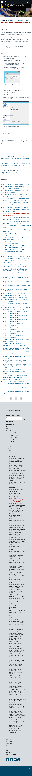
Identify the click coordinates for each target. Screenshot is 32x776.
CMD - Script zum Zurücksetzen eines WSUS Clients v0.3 (17, 725)
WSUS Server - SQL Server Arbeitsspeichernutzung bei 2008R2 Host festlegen (16, 495)
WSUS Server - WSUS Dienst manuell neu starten (15, 207)
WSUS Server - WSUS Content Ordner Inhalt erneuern (16, 256)
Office (9, 446)
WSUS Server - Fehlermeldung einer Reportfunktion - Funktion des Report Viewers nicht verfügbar (16, 478)
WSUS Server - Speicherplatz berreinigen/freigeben (16, 258)
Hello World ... (11, 422)
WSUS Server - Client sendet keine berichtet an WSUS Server (17, 595)
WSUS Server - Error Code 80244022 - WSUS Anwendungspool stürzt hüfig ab (17, 687)
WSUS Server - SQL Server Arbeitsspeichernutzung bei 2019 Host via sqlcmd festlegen (17, 505)
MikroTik (8, 739)
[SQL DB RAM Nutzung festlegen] (16, 124)
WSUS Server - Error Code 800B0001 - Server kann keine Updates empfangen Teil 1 (16, 650)
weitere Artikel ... (12, 735)
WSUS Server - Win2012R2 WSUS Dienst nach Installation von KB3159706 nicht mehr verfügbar (17, 609)
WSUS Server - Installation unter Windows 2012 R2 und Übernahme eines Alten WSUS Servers (17, 461)
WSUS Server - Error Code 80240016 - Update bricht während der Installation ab (16, 665)
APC (7, 428)
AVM (7, 426)
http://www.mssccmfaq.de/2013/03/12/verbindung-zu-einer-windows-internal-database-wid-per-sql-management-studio (15, 165)
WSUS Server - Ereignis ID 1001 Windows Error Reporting (17, 618)
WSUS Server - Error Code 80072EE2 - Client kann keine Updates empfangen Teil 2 (16, 634)
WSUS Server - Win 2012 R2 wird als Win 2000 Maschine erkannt (17, 563)
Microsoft (20, 20)
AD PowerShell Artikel (13, 437)
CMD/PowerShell (12, 732)
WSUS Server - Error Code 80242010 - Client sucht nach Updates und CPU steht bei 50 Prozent (16, 671)
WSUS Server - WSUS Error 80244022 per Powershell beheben (15, 591)
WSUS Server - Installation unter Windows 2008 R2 (16, 184)
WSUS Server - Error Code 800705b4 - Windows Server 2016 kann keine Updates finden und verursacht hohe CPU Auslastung (15, 377)
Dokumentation (12, 20)
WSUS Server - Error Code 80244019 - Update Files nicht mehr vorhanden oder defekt (16, 677)
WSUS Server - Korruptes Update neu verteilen (14, 293)
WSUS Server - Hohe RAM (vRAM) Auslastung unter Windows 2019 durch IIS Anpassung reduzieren (17, 472)
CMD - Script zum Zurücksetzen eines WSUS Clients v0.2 (17, 722)
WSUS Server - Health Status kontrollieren (13, 205)
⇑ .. (2, 182)
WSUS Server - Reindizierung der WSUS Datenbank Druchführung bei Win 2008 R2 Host (17, 536)
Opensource (9, 743)
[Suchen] (26, 2)
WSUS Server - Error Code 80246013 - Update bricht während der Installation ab (16, 682)
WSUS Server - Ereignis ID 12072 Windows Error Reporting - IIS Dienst (17, 614)
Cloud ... (8, 750)
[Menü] (29, 2)
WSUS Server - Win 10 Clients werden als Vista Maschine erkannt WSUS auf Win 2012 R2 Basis (17, 568)
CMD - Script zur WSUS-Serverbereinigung (13, 381)
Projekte (9, 752)
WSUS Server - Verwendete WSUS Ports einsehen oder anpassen (15, 517)
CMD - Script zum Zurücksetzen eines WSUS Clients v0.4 (17, 729)
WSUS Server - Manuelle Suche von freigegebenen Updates (17, 526)
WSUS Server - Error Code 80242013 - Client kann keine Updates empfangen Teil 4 (16, 640)
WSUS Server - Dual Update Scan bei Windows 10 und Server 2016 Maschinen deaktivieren (17, 531)
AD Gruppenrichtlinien (13, 439)
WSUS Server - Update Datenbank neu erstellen (15, 254)
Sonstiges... (9, 748)
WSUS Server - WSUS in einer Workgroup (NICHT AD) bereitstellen (16, 522)
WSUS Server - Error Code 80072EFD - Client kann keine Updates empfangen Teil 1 (16, 629)
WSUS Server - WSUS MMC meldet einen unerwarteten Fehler (16, 581)
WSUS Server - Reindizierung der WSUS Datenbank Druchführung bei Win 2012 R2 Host (17, 541)
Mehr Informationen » (10, 7)
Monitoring (9, 741)
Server (9, 448)
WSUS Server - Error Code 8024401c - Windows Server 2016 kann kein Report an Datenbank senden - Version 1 (17, 365)
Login (29, 768)
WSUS (26, 20)
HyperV (9, 450)
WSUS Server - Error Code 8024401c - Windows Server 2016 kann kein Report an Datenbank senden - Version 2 (17, 371)
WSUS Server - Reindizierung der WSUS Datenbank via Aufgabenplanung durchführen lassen (17, 547)
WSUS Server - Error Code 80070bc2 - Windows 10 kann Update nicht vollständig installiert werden (16, 693)
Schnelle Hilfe (11, 755)
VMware (8, 737)
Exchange (10, 444)
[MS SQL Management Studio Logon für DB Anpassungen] (12, 82)
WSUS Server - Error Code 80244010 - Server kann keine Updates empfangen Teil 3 (16, 660)
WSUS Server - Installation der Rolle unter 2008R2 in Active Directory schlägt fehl (16, 467)
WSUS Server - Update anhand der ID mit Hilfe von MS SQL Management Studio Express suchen (16, 624)
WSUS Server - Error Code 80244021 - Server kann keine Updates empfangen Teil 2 (16, 655)
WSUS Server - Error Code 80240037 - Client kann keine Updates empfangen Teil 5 (16, 645)
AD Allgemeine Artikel (13, 435)
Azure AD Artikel (12, 433)
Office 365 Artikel (12, 442)
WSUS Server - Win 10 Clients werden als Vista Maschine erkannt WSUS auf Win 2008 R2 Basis (17, 575)
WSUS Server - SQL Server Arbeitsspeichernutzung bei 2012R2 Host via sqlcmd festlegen (16, 511)
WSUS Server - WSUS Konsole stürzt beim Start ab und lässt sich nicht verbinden (16, 586)
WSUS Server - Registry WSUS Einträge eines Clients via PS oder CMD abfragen (16, 600)
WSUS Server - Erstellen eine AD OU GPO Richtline (15, 202)
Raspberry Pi (9, 746)
